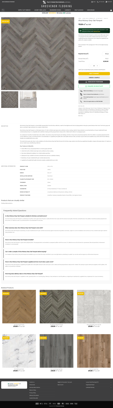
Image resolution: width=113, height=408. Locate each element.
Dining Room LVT (92, 109)
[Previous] (4, 53)
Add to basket (94, 74)
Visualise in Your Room (95, 82)
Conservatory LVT (85, 109)
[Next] (70, 53)
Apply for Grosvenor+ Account (65, 382)
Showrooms (32, 385)
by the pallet (89, 141)
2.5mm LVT (92, 108)
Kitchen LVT (82, 111)
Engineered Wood (55, 10)
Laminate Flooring (90, 387)
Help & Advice (79, 10)
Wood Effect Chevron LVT (89, 112)
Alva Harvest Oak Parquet (19, 324)
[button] (3, 10)
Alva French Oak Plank (94, 369)
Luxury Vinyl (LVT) (40, 10)
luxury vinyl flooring (31, 143)
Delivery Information (34, 395)
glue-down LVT (102, 141)
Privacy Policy (32, 393)
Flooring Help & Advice (34, 387)
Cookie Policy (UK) (33, 398)
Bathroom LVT (100, 108)
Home (79, 18)
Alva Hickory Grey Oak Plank (52, 141)
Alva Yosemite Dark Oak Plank (56, 369)
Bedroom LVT (106, 108)
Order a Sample (94, 78)
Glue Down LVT (98, 109)
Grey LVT (103, 109)
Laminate (68, 10)
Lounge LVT (87, 111)
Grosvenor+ (91, 10)
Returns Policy (32, 390)
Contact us (31, 382)
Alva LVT (106, 18)
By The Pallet (99, 18)
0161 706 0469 (99, 101)
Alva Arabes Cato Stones (19, 369)
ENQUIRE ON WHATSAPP (95, 86)
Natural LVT (101, 111)
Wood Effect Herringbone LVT (100, 112)
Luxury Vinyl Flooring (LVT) (88, 18)
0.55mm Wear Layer (86, 108)
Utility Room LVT (81, 112)
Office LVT (106, 111)
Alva (82, 115)
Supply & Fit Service (24, 10)
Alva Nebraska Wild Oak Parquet (56, 324)
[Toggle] (111, 382)
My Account (60, 385)
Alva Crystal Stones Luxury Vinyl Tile (94, 324)
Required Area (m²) (83, 54)
